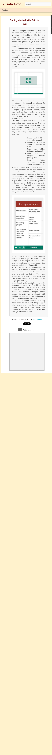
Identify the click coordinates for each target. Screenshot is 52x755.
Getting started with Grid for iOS (25, 21)
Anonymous (37, 319)
